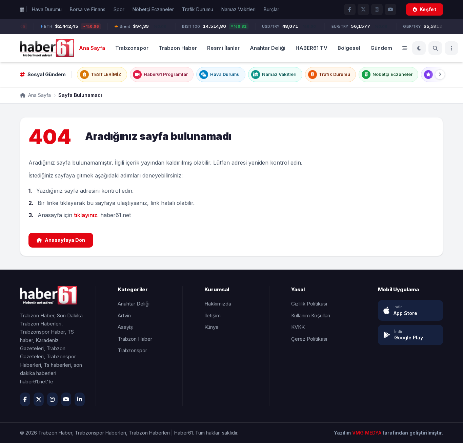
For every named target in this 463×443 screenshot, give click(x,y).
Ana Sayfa (92, 47)
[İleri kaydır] (440, 74)
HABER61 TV (311, 47)
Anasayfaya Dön (65, 240)
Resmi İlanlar (223, 47)
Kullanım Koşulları (310, 315)
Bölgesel (349, 47)
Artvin (124, 315)
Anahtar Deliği (267, 47)
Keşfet (428, 9)
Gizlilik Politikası (309, 303)
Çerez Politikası (309, 339)
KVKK (298, 327)
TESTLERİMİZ (106, 74)
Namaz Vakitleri (238, 9)
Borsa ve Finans (87, 9)
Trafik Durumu (197, 9)
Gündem (381, 47)
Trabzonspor (131, 47)
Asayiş (125, 327)
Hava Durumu (47, 9)
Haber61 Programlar (166, 74)
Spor (119, 9)
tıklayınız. (86, 215)
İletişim (212, 315)
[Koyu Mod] (419, 48)
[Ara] (435, 48)
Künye (211, 327)
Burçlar (271, 9)
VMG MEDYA (367, 433)
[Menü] (451, 48)
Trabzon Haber (178, 47)
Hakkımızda (217, 303)
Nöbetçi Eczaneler (153, 9)
